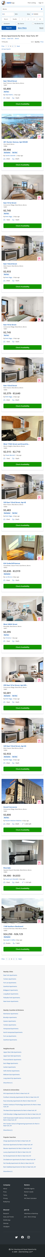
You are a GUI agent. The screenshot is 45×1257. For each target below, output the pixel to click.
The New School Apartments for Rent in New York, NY (20, 1110)
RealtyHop (6, 1202)
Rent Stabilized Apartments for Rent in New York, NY (19, 1167)
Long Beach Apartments (10, 994)
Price (41, 42)
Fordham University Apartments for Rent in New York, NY (21, 1097)
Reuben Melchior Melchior (13, 821)
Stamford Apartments (10, 986)
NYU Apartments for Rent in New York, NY (16, 1093)
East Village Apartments (10, 1063)
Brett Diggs (8, 216)
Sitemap (5, 1223)
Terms (5, 1195)
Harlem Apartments (9, 1067)
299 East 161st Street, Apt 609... (15, 685)
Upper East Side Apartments (12, 1056)
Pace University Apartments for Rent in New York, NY (19, 1101)
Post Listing (32, 3)
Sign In (41, 3)
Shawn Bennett (10, 455)
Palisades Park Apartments (11, 998)
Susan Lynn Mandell (11, 879)
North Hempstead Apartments (12, 1032)
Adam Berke (9, 95)
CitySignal (6, 1226)
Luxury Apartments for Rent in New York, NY (17, 1152)
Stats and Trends (8, 1217)
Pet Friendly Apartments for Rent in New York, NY (18, 1163)
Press (5, 1192)
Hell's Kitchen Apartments (11, 1071)
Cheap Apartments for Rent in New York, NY (17, 1141)
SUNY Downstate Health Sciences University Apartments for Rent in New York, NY (21, 1119)
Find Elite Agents (29, 1188)
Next (18, 46)
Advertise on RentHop (31, 1213)
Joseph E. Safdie (10, 940)
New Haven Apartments (10, 1001)
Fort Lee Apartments (9, 983)
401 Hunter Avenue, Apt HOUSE (15, 142)
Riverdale (7, 868)
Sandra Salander (10, 155)
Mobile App (6, 1220)
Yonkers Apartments (9, 979)
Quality (37, 42)
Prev (3, 46)
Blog (25, 1195)
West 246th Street (10, 624)
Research (6, 1213)
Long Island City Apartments (12, 1078)
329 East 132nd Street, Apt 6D (14, 746)
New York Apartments (10, 975)
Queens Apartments (9, 1021)
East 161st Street (9, 203)
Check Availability (22, 104)
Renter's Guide (28, 1192)
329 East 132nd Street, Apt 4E (14, 502)
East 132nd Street (10, 264)
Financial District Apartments (12, 1060)
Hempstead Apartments (10, 1029)
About (5, 1188)
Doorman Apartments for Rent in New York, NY (18, 1145)
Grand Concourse (10, 807)
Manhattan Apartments (10, 1014)
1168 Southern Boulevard (13, 926)
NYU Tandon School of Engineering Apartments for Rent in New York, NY (21, 1125)
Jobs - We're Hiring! (30, 1217)
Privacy (5, 1198)
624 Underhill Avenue (11, 563)
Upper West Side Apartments (12, 1052)
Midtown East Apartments (11, 1074)
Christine (8, 638)
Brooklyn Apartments (10, 1017)
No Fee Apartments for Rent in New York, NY (17, 1156)
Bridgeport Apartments (10, 990)
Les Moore (8, 577)
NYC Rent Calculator (30, 1198)
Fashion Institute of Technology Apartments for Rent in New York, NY (22, 1106)
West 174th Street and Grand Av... (16, 444)
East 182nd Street (10, 81)
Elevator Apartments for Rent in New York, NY (17, 1148)
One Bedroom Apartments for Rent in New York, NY (19, 1159)
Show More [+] (7, 1083)
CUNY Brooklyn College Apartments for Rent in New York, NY (22, 1114)
